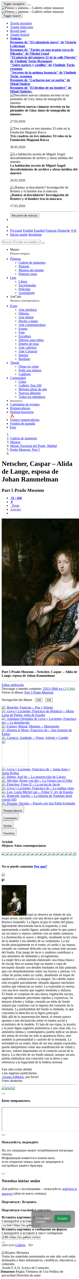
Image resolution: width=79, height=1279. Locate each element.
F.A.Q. (16, 1268)
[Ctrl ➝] (39, 773)
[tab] (16, 498)
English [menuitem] (28, 230)
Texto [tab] (15, 505)
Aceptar (62, 1218)
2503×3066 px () (59, 688)
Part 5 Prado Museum (38, 692)
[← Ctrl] (35, 737)
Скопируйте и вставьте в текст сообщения (32, 1233)
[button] (21, 23)
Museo (20, 251)
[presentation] (43, 513)
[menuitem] (74, 230)
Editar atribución (13, 685)
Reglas (20, 1271)
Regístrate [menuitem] (35, 234)
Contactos (42, 1268)
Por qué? (40, 866)
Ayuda (6, 1268)
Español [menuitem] (39, 230)
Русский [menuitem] (16, 230)
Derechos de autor (28, 1275)
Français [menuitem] (51, 230)
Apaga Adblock (13, 1077)
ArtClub (24, 298)
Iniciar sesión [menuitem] (19, 234)
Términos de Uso (37, 1271)
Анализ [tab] (15, 509)
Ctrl (39, 700)
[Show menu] (29, 4)
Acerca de (28, 1268)
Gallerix (20, 1245)
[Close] (43, 243)
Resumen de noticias (24, 215)
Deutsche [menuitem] (64, 230)
